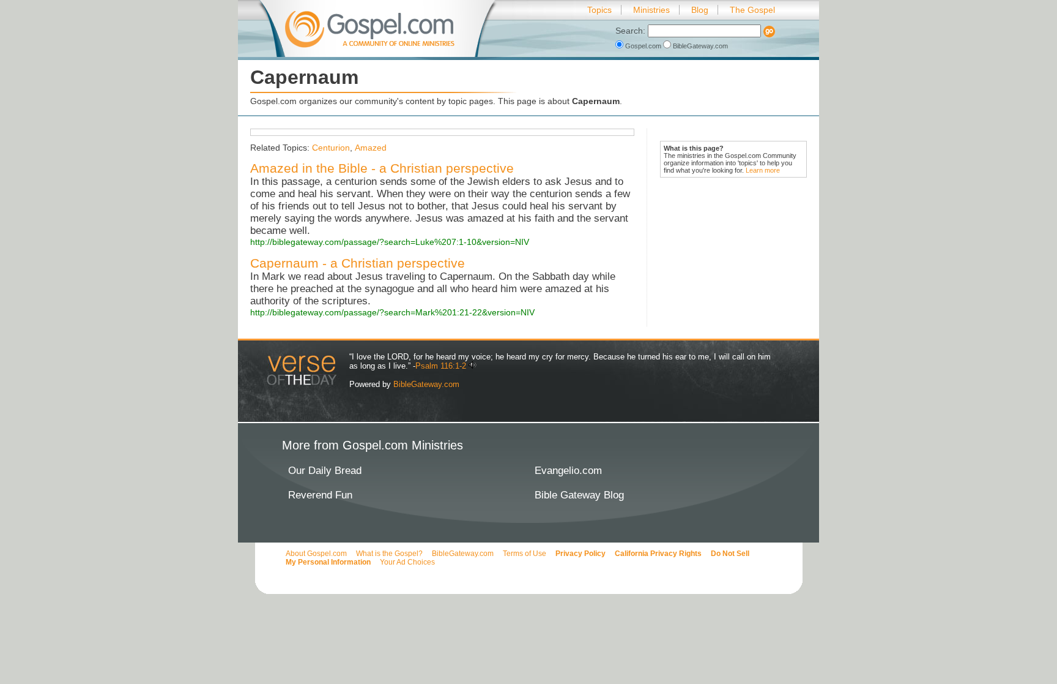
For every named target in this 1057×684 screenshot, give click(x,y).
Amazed (371, 147)
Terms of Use (524, 553)
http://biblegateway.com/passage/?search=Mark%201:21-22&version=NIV (392, 312)
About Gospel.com (316, 553)
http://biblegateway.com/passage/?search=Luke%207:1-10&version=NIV (389, 242)
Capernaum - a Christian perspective (357, 263)
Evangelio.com (568, 470)
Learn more (763, 170)
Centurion (331, 147)
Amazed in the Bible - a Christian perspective (382, 168)
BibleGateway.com (699, 46)
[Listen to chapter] (473, 365)
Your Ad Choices (407, 562)
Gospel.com (643, 46)
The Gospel (752, 10)
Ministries (651, 10)
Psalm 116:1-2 (440, 365)
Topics (599, 10)
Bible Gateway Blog (579, 495)
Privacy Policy (580, 553)
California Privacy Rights (658, 553)
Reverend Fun (320, 495)
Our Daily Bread (325, 470)
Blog (699, 10)
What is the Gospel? (389, 553)
